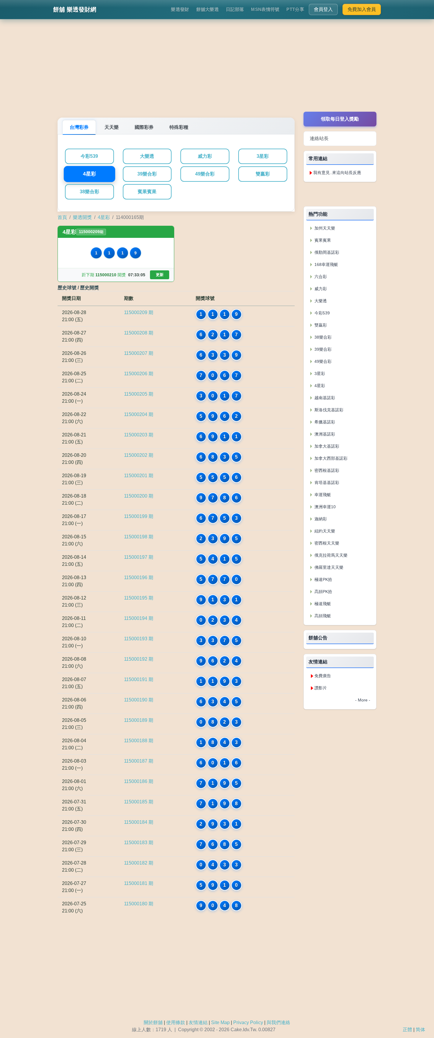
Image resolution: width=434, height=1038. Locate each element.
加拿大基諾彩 (326, 446)
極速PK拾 (322, 579)
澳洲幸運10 (324, 506)
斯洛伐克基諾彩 (328, 409)
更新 (160, 274)
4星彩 (89, 174)
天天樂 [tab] (112, 127)
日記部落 (235, 9)
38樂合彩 (89, 191)
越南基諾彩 (324, 397)
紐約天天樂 (324, 531)
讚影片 (320, 687)
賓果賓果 (147, 191)
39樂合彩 (147, 173)
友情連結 (198, 1022)
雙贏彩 (263, 173)
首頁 (62, 217)
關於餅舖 (153, 1022)
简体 (420, 1029)
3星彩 (263, 156)
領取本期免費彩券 (340, 193)
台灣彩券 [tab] (79, 127)
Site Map (220, 1022)
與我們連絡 (278, 1022)
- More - (362, 700)
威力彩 (205, 156)
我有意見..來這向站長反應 (337, 172)
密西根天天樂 (326, 543)
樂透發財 (180, 9)
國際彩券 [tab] (144, 127)
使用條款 (175, 1022)
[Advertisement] (217, 70)
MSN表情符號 (265, 9)
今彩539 (89, 156)
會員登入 (323, 9)
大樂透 (147, 156)
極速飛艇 (322, 603)
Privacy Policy (248, 1022)
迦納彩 (320, 518)
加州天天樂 (324, 228)
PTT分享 (295, 9)
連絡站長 (319, 138)
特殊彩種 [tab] (178, 127)
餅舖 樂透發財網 (74, 9)
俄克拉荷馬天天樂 (330, 555)
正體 (407, 1029)
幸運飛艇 (322, 494)
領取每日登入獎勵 (340, 118)
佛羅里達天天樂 (328, 567)
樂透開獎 (82, 217)
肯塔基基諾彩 (326, 482)
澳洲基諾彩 (324, 434)
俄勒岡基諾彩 (326, 252)
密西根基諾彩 (326, 470)
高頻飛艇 (322, 615)
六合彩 (320, 276)
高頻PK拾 (322, 591)
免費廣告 (322, 675)
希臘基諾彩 (324, 422)
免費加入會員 (361, 9)
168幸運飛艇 (325, 264)
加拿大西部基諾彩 (330, 458)
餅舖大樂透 (207, 9)
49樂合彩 (205, 173)
